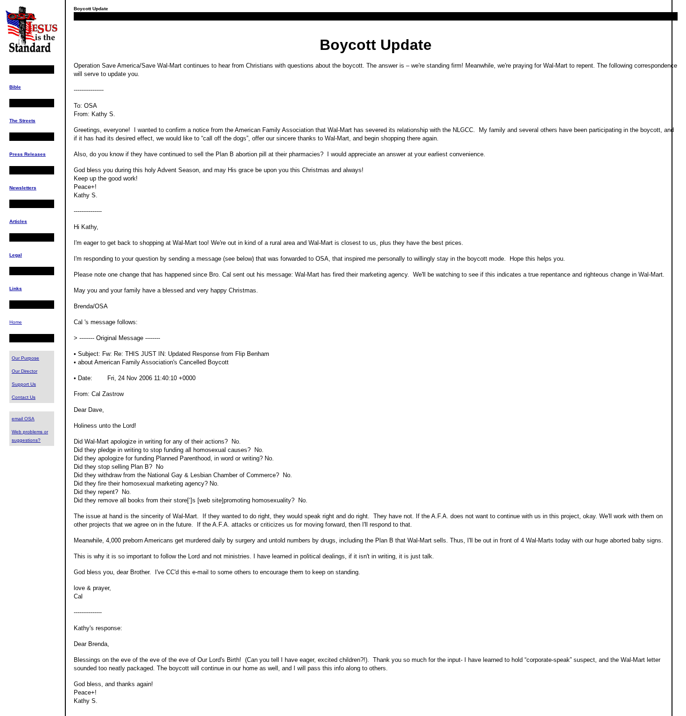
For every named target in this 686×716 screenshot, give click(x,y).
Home (15, 322)
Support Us (24, 384)
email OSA (23, 418)
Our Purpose (25, 358)
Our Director (24, 371)
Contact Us (23, 397)
